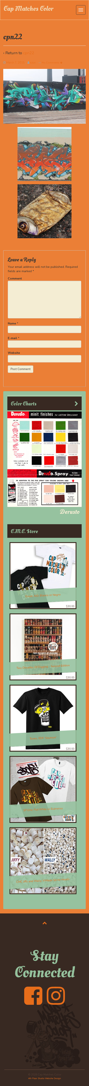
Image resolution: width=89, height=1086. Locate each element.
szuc (33, 63)
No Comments (51, 62)
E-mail (12, 338)
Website (14, 353)
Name (12, 323)
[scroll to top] (44, 923)
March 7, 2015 (15, 63)
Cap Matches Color (28, 8)
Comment (15, 278)
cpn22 (28, 53)
